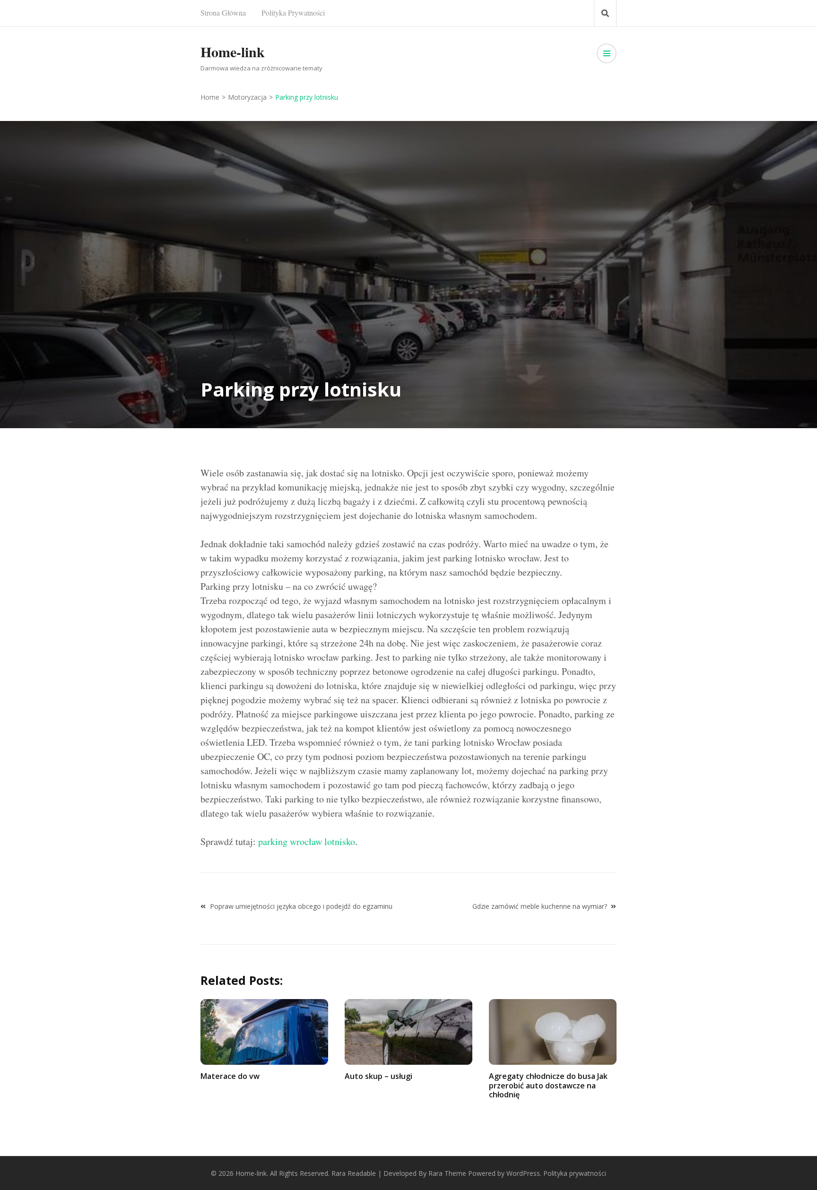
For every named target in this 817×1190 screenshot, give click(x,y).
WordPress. (523, 1173)
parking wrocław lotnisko (306, 841)
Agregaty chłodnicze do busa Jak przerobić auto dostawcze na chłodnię (548, 1085)
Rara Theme (447, 1173)
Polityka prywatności (293, 12)
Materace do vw (230, 1076)
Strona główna (223, 12)
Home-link (232, 51)
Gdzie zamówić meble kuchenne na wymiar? (539, 906)
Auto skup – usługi (378, 1076)
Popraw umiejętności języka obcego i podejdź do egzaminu (301, 906)
